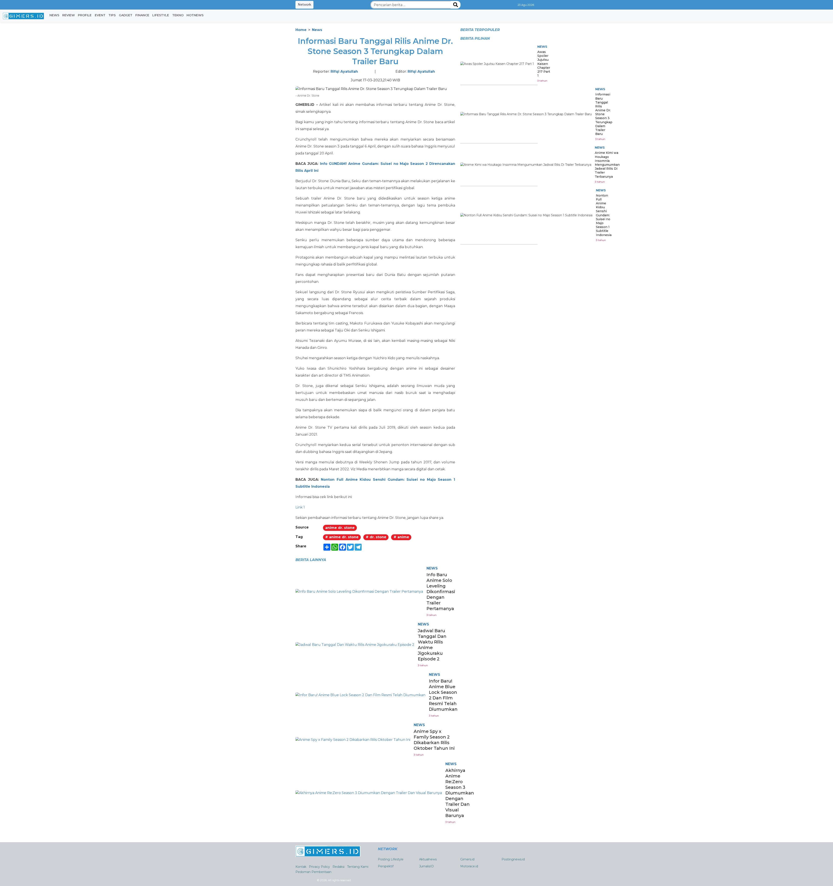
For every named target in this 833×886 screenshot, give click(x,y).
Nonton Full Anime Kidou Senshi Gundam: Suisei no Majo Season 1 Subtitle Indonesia (604, 215)
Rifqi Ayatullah (344, 71)
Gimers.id (467, 859)
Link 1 (300, 507)
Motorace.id (469, 866)
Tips (112, 15)
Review (68, 15)
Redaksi (338, 867)
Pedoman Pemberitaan (313, 872)
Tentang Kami (357, 867)
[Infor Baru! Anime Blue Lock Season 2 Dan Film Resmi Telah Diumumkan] (360, 695)
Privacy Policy (319, 867)
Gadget (125, 15)
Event (100, 15)
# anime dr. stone (342, 537)
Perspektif (386, 866)
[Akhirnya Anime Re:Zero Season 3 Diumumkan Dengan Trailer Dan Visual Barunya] (368, 793)
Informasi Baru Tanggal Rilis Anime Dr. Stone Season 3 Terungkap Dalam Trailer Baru (603, 114)
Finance (142, 15)
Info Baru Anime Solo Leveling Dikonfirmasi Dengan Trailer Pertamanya (440, 591)
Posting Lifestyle (390, 859)
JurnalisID (426, 866)
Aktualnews (428, 859)
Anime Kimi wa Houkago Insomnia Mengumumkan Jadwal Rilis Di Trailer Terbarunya (607, 164)
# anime (401, 537)
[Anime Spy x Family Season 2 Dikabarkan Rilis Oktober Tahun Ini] (352, 739)
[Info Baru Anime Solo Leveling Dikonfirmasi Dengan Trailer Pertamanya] (359, 591)
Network (304, 5)
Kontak (300, 867)
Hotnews (195, 15)
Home (301, 30)
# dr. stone (376, 537)
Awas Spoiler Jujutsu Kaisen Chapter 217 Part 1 (543, 63)
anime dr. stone (340, 528)
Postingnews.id (513, 859)
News (54, 15)
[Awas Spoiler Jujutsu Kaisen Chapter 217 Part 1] (497, 63)
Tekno (178, 15)
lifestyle (160, 15)
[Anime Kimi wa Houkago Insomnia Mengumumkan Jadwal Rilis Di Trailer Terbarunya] (525, 164)
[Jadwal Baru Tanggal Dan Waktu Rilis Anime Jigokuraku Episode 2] (354, 644)
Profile (85, 15)
